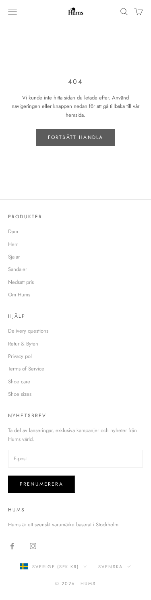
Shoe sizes (19, 394)
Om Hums (19, 294)
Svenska (110, 566)
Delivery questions (28, 331)
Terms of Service (26, 368)
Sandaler (17, 269)
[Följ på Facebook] (12, 546)
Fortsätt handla (75, 137)
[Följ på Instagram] (33, 546)
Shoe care (19, 381)
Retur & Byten (23, 344)
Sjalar (14, 257)
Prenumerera (41, 484)
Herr (13, 244)
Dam (13, 231)
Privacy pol (20, 356)
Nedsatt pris (21, 282)
